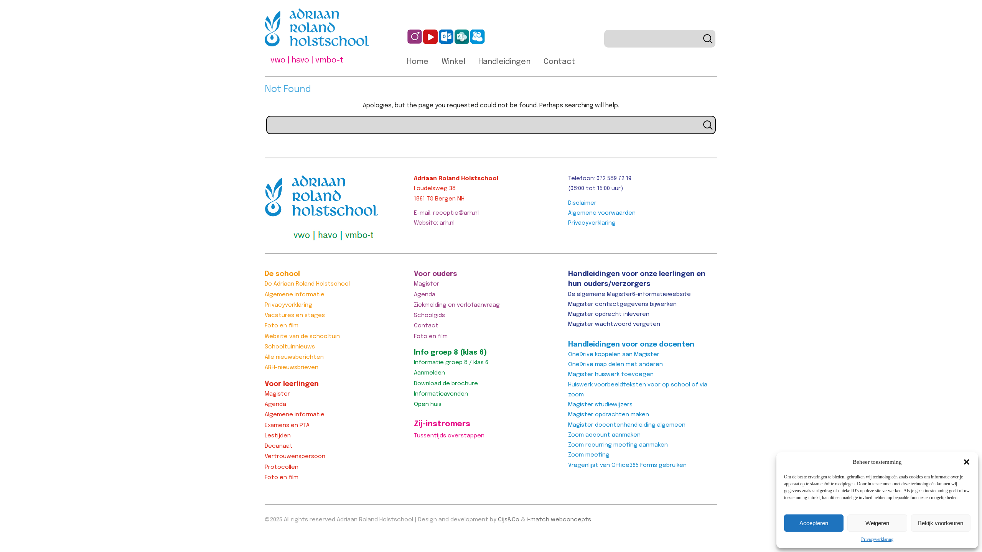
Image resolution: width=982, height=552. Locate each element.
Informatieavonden (441, 394)
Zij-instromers (442, 424)
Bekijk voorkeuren (940, 523)
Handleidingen (504, 62)
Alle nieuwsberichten (294, 357)
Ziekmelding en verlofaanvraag (457, 305)
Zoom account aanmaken (604, 435)
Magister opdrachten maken (608, 415)
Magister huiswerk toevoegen (611, 374)
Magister (277, 394)
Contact (559, 62)
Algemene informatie (295, 295)
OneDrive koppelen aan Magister (613, 355)
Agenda (275, 404)
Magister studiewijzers (600, 405)
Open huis (428, 404)
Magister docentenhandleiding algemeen (626, 425)
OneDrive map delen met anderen (615, 364)
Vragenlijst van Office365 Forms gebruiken (627, 465)
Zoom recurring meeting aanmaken (618, 445)
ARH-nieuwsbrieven (291, 368)
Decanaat (279, 446)
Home (417, 62)
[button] (966, 462)
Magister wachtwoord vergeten (614, 324)
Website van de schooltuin (302, 337)
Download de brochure (446, 384)
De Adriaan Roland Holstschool (307, 284)
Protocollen (281, 467)
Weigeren (877, 523)
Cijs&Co (508, 520)
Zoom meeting (589, 455)
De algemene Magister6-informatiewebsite (629, 294)
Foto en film (281, 326)
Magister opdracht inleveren (608, 314)
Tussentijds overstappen (449, 436)
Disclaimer (582, 203)
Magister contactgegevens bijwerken (622, 304)
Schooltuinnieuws (290, 347)
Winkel (453, 62)
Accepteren (813, 523)
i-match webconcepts (559, 520)
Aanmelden (429, 373)
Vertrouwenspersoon (295, 456)
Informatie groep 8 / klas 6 (451, 363)
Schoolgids (429, 315)
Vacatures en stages (295, 315)
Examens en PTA (287, 425)
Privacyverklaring (877, 539)
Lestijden (278, 436)
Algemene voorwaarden (602, 213)
